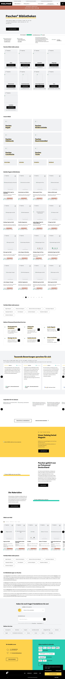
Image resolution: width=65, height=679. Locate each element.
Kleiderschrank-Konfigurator (20, 308)
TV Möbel (29, 541)
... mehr (48, 668)
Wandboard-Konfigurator (9, 565)
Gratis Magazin (51, 327)
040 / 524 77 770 (15, 649)
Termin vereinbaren (12, 659)
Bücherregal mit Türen (37, 192)
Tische (16, 521)
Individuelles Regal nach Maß (53, 252)
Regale (19, 521)
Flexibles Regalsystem (22, 222)
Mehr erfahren (43, 485)
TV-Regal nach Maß (52, 222)
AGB (24, 673)
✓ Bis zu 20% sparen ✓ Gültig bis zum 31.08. (31, 6)
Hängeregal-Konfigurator (9, 311)
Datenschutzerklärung (48, 670)
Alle (4, 521)
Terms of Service (39, 623)
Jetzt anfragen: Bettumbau (23, 252)
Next (63, 377)
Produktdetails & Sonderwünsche (23, 420)
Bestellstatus (17, 629)
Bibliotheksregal (9, 589)
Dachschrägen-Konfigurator (50, 308)
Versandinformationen (7, 41)
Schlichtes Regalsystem (23, 282)
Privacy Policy (34, 623)
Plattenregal (7, 582)
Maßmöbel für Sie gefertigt (17, 1)
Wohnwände (8, 575)
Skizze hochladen (52, 337)
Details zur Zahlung (45, 650)
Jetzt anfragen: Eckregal (8, 282)
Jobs (40, 673)
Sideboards (12, 521)
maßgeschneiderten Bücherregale (19, 585)
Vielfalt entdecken (14, 506)
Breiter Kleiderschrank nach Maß (19, 542)
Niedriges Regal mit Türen (38, 252)
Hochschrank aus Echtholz (23, 192)
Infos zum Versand (49, 660)
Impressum (35, 673)
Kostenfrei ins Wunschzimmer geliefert (31, 1)
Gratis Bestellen (43, 450)
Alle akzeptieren (53, 673)
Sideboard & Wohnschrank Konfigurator (35, 308)
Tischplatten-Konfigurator (44, 311)
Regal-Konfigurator (8, 308)
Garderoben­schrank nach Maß (56, 542)
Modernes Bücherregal (52, 192)
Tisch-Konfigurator (20, 311)
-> (44, 619)
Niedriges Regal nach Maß (8, 222)
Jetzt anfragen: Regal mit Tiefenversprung (38, 223)
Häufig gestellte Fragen (46, 629)
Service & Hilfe (20, 41)
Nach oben (56, 677)
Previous (2, 377)
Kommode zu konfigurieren (10, 578)
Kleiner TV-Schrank (43, 541)
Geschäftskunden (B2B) (35, 629)
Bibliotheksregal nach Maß (38, 282)
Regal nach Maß (6, 541)
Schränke (7, 521)
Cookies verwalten (58, 670)
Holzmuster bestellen (30, 327)
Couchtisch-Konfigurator (31, 311)
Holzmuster (57, 629)
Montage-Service (12, 338)
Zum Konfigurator (12, 29)
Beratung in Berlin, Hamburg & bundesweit (46, 1)
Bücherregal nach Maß (52, 282)
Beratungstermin (8, 629)
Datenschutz (29, 673)
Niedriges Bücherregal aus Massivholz (8, 193)
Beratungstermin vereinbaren (12, 327)
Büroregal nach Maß (7, 252)
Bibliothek (55, 575)
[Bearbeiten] (15, 176)
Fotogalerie (25, 629)
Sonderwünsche (31, 338)
